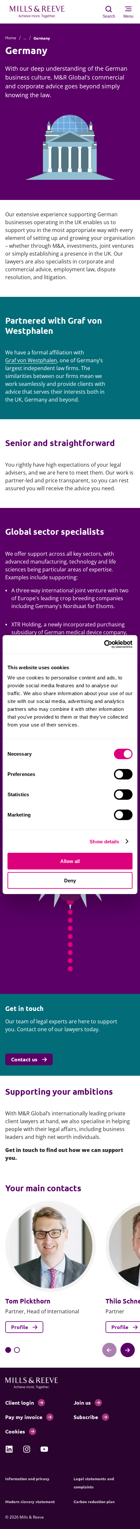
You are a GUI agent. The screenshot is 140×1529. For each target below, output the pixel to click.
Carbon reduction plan (94, 1501)
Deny (70, 880)
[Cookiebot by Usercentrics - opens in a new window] (104, 644)
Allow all (70, 861)
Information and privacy (27, 1478)
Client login (19, 1402)
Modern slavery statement (30, 1501)
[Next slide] (127, 1350)
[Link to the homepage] (40, 12)
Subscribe (86, 1416)
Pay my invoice (23, 1416)
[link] (9, 1449)
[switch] (123, 774)
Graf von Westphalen (31, 360)
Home (10, 38)
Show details (104, 841)
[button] (8, 1350)
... (24, 38)
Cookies (15, 1431)
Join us (82, 1402)
